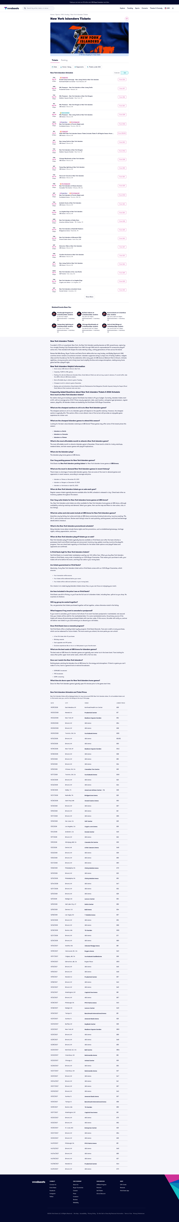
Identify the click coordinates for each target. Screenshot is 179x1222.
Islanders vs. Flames (60, 437)
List (125, 73)
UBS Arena (115, 463)
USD (168, 8)
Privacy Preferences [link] (138, 1213)
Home (52, 14)
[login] (173, 8)
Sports (137, 8)
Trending (130, 8)
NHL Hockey (65, 14)
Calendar (117, 73)
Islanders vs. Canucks (61, 434)
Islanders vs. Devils (60, 431)
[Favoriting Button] (127, 19)
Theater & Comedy (156, 8)
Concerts (145, 8)
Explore (122, 8)
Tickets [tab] (55, 60)
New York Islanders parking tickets (73, 463)
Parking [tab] (64, 60)
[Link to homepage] (12, 8)
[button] (54, 67)
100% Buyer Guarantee (97, 2)
